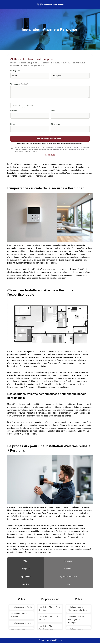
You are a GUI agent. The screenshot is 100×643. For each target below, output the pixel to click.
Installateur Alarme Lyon (20, 623)
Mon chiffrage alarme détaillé (50, 139)
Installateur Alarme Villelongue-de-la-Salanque (76, 620)
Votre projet (19, 84)
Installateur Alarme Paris (21, 607)
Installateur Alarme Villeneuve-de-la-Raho (77, 608)
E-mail (12, 124)
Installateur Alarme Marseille (18, 615)
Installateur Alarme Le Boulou (48, 618)
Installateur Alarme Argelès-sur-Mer (47, 627)
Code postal (15, 71)
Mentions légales (54, 640)
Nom (53, 111)
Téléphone (55, 124)
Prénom (13, 111)
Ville (52, 71)
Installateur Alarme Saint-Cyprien (50, 608)
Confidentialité (50, 155)
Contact (42, 640)
